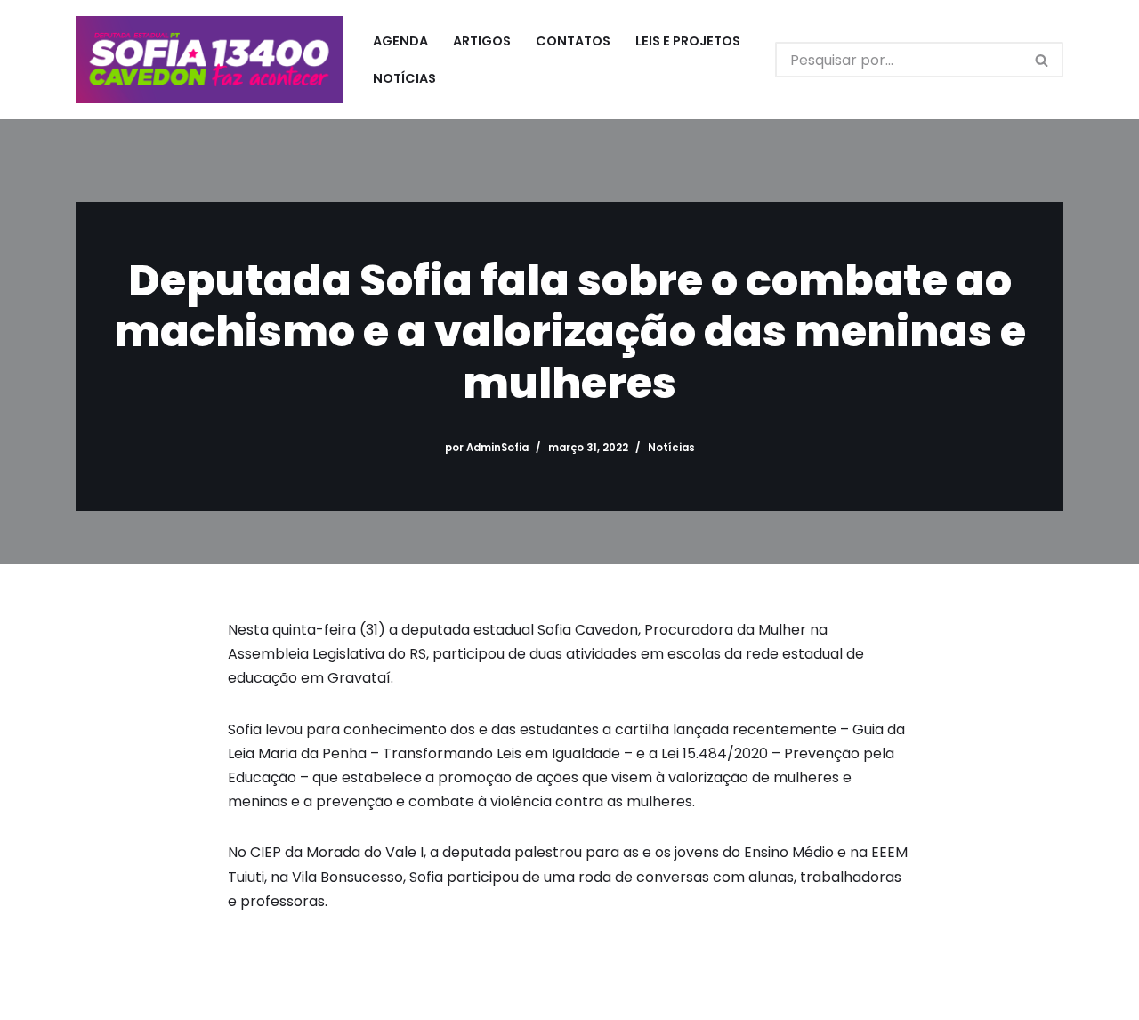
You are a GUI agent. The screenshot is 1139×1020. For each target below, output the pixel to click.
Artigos (482, 41)
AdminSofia (497, 448)
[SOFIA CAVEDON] (209, 59)
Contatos (573, 41)
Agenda (400, 41)
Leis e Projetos (687, 41)
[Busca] (1042, 59)
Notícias (404, 78)
